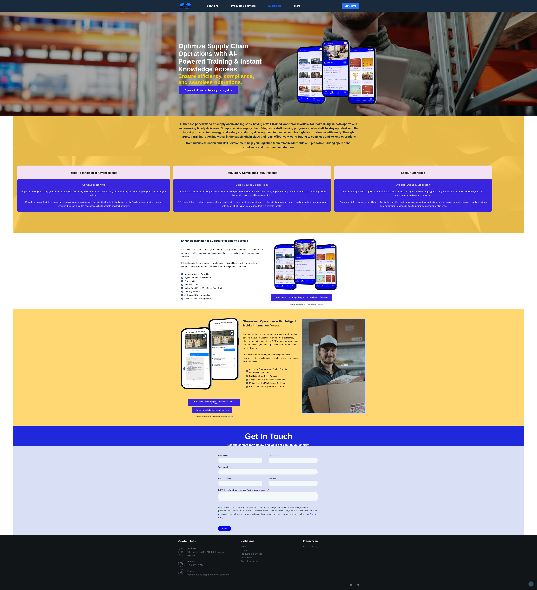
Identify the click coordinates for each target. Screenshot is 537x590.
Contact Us (350, 5)
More (297, 5)
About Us (246, 546)
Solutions (213, 5)
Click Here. (320, 304)
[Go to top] (531, 584)
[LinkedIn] (351, 585)
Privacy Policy (310, 546)
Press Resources (249, 561)
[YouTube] (358, 585)
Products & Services (243, 5)
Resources (246, 557)
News (244, 550)
